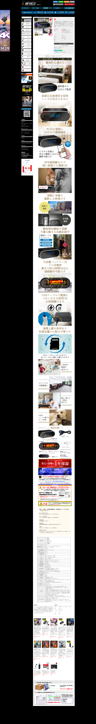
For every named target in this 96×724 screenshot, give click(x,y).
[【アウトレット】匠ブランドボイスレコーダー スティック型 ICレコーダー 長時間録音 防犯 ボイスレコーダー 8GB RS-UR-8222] (70, 644)
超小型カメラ (26, 27)
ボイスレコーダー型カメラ (26, 53)
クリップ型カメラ (26, 40)
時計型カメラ (26, 30)
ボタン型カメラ (26, 50)
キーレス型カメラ (26, 47)
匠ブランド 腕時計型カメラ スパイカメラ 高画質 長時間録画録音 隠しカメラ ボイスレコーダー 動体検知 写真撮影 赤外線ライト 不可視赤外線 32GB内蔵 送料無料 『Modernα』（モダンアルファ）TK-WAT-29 (70, 629)
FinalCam (23, 140)
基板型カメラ (26, 23)
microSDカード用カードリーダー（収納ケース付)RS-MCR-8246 (54, 671)
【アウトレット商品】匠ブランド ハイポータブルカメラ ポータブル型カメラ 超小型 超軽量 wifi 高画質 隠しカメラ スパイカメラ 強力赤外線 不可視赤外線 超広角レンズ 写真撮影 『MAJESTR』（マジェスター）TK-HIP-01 (53, 629)
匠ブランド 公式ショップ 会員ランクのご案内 (26, 124)
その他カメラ (26, 60)
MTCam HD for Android (24, 149)
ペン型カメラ (26, 37)
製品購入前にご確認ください (25, 126)
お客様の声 (23, 121)
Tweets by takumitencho (26, 83)
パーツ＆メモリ (26, 70)
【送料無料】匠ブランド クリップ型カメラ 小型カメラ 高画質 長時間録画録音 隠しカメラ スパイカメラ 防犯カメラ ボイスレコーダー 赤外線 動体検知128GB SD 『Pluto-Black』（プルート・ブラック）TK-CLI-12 (53, 652)
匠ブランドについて (24, 128)
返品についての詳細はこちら (59, 47)
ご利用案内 (23, 119)
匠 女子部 (22, 135)
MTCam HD (23, 145)
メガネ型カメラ (26, 33)
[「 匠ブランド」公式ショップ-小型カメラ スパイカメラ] (32, 5)
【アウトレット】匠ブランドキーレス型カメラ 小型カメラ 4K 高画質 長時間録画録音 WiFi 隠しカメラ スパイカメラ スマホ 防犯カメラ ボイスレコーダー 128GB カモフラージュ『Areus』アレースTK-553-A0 (45, 629)
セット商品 (26, 63)
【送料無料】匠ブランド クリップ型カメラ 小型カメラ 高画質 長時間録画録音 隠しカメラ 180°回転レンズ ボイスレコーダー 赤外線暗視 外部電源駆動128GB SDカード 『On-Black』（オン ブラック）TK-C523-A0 (45, 652)
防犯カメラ (26, 57)
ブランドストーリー (24, 131)
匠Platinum (26, 20)
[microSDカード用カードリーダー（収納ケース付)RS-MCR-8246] (54, 665)
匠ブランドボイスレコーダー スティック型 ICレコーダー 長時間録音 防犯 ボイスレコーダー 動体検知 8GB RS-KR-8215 (37, 672)
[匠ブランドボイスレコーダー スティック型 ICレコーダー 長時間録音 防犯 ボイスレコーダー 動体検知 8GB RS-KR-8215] (37, 665)
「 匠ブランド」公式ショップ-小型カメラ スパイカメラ (31, 1)
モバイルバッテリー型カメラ (26, 43)
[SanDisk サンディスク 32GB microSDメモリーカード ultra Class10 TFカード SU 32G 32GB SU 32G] (45, 665)
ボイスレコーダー (26, 67)
